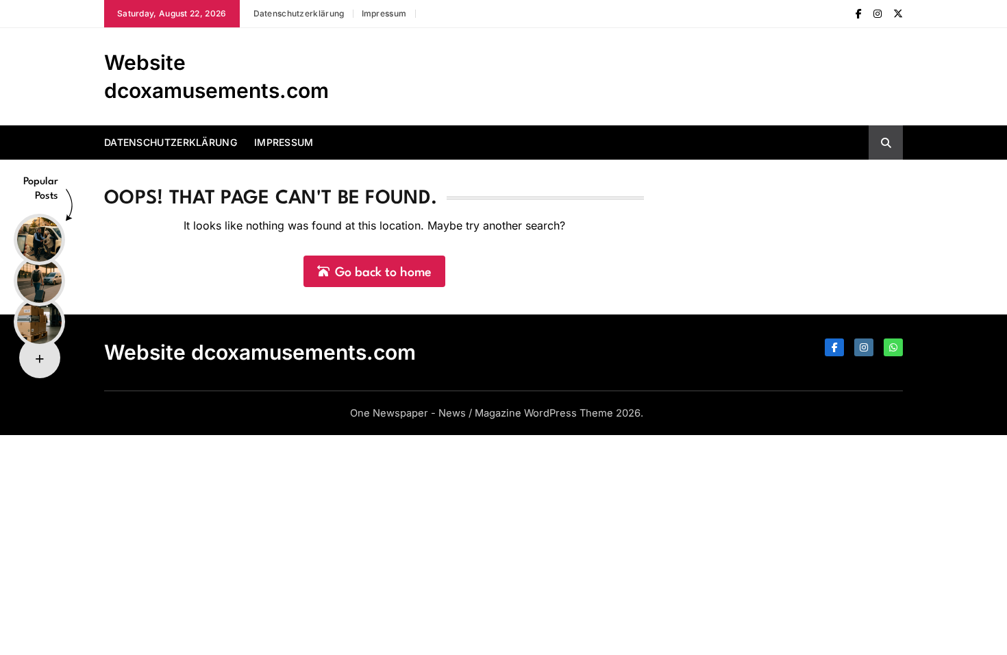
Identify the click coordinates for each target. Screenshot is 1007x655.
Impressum (384, 13)
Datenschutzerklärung (299, 13)
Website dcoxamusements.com (260, 352)
